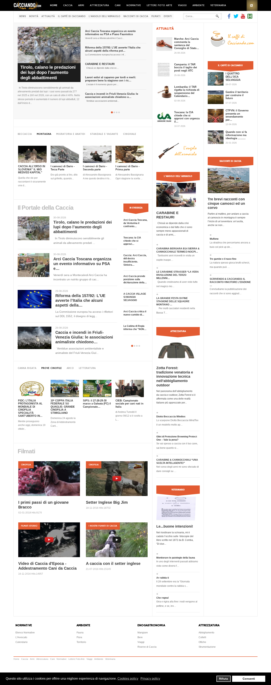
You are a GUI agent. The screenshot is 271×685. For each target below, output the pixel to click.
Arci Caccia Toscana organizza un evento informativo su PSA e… (82, 264)
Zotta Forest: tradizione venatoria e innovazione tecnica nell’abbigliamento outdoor (174, 376)
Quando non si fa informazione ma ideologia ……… (236, 135)
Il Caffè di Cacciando (72, 16)
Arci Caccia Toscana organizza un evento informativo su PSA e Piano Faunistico (110, 33)
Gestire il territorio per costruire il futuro (237, 95)
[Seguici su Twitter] (236, 17)
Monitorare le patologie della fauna (175, 557)
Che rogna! (162, 597)
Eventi (168, 16)
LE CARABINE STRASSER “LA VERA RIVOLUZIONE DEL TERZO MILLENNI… (177, 275)
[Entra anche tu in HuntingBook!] (249, 17)
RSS (252, 5)
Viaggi (182, 5)
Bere (140, 637)
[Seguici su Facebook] (230, 17)
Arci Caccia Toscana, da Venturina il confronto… (135, 223)
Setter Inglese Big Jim (107, 502)
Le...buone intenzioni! (174, 526)
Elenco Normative (25, 632)
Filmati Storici (29, 525)
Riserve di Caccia (147, 646)
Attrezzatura (99, 5)
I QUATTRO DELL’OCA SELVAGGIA (233, 76)
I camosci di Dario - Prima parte (127, 168)
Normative (133, 5)
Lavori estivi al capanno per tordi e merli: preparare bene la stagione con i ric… (110, 79)
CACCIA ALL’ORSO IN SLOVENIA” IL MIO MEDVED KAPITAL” (31, 169)
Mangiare (142, 632)
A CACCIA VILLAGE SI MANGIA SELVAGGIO (134, 297)
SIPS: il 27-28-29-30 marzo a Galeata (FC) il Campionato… (97, 403)
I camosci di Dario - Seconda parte (95, 168)
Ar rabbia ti (162, 577)
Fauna (80, 632)
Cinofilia (26, 464)
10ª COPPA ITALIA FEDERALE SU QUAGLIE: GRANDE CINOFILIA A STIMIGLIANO (63, 406)
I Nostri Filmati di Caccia (103, 525)
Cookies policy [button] (127, 678)
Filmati (155, 16)
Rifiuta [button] (223, 678)
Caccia (67, 5)
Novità (33, 16)
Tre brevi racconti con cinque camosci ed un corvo (226, 203)
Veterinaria (218, 5)
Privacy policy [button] (150, 678)
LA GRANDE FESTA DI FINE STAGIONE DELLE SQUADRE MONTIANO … (172, 301)
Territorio (81, 642)
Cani (118, 5)
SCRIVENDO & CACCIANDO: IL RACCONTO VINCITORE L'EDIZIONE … (230, 282)
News (22, 16)
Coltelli (202, 637)
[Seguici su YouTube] (242, 17)
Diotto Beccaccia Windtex (170, 416)
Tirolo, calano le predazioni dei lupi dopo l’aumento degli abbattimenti (48, 72)
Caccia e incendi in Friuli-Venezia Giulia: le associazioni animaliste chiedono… (84, 337)
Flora (79, 637)
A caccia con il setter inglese (113, 563)
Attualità (48, 16)
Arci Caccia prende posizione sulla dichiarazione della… (135, 279)
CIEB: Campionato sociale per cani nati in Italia (129, 403)
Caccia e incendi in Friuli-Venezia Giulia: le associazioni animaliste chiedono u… (111, 95)
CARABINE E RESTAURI (100, 64)
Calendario (21, 642)
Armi (81, 5)
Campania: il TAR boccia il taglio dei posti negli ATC (185, 67)
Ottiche (202, 642)
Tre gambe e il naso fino (223, 259)
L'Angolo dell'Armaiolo (104, 16)
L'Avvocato (21, 637)
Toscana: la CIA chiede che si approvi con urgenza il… (187, 117)
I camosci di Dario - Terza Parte (63, 168)
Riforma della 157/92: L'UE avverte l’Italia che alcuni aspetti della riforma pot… (112, 49)
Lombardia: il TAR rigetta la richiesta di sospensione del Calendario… (186, 91)
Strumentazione (207, 646)
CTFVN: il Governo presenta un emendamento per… (237, 115)
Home (53, 5)
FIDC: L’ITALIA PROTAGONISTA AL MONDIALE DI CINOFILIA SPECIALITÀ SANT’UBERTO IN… (30, 408)
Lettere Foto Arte (159, 5)
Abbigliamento (206, 632)
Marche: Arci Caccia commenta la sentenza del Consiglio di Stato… (186, 43)
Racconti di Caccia (135, 16)
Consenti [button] (249, 678)
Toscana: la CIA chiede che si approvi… (132, 240)
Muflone (214, 238)
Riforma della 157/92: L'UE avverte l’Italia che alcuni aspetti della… (80, 300)
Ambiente (198, 5)
